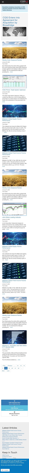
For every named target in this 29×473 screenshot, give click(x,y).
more (11, 72)
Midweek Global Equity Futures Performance (11, 119)
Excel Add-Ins (5, 449)
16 (24, 365)
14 (18, 365)
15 (21, 365)
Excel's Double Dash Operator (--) (10, 438)
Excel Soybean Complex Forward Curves (12, 442)
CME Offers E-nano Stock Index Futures (12, 435)
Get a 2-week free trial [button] (14, 403)
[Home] (24, 2)
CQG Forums (5, 455)
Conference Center (7, 456)
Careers (4, 458)
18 (6, 368)
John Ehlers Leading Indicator (11, 217)
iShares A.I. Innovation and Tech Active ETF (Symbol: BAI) (14, 346)
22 (19, 368)
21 (16, 368)
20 (13, 368)
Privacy (14, 457)
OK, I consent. (5, 470)
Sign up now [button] (14, 414)
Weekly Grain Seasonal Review (12, 60)
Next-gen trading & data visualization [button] (15, 408)
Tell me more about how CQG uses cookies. (11, 465)
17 (3, 368)
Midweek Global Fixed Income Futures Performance (14, 153)
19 (9, 368)
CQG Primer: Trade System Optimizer (14, 90)
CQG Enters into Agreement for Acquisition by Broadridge (11, 21)
